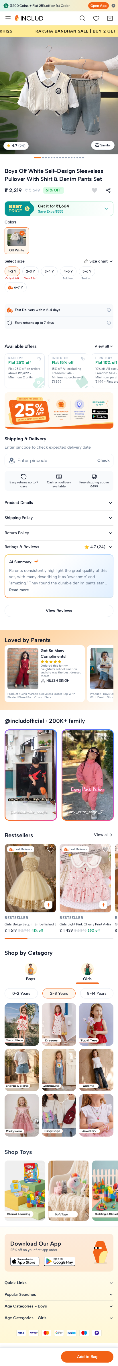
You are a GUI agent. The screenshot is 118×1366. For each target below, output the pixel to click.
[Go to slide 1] (37, 157)
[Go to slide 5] (51, 157)
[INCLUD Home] (29, 18)
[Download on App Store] (25, 1261)
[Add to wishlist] (94, 190)
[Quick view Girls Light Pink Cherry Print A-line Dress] (104, 905)
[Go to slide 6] (54, 157)
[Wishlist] (96, 18)
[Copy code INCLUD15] (83, 359)
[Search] (82, 18)
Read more (19, 590)
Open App (99, 6)
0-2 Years (21, 993)
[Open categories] (8, 18)
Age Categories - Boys (26, 1306)
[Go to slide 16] (83, 157)
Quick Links (16, 1282)
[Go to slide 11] (69, 157)
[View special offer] (59, 410)
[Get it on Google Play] (59, 1261)
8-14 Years (97, 993)
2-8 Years (59, 993)
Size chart (98, 261)
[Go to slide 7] (57, 157)
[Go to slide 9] (63, 157)
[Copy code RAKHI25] (39, 359)
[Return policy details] (109, 322)
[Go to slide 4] (49, 157)
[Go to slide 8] (60, 157)
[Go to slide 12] (71, 157)
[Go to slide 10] (66, 157)
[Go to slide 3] (46, 157)
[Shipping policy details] (109, 310)
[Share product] (108, 190)
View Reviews (59, 610)
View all (102, 346)
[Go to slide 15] (80, 157)
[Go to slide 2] (43, 157)
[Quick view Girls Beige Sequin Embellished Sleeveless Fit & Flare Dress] (48, 905)
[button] (59, 208)
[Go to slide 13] (74, 157)
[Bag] (110, 18)
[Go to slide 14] (77, 157)
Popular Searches (20, 1294)
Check (103, 460)
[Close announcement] (113, 5)
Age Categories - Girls (25, 1317)
